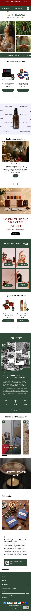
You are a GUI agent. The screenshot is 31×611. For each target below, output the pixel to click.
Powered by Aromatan (15, 608)
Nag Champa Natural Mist (23, 314)
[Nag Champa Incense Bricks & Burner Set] (8, 74)
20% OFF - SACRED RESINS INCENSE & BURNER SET (15, 1)
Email (3, 592)
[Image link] (8, 258)
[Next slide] (17, 97)
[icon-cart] (24, 8)
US (21, 8)
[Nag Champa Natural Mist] (22, 304)
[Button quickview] (13, 79)
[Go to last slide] (13, 328)
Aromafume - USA (17, 605)
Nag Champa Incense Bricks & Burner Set (8, 83)
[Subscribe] (27, 592)
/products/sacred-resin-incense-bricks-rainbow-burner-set (14, 188)
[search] (16, 8)
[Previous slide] (13, 97)
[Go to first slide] (17, 409)
